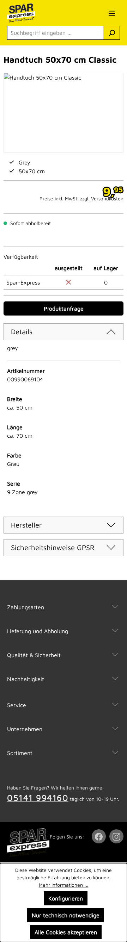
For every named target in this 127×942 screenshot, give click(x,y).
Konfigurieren (65, 898)
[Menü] (112, 13)
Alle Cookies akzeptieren (66, 932)
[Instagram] (117, 836)
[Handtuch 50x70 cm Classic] (63, 112)
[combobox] (55, 33)
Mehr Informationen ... (64, 885)
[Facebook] (99, 836)
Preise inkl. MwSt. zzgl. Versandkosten (81, 198)
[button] (63, 600)
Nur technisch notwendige (65, 915)
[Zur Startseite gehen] (37, 13)
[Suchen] (111, 33)
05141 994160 (37, 798)
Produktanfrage (64, 308)
